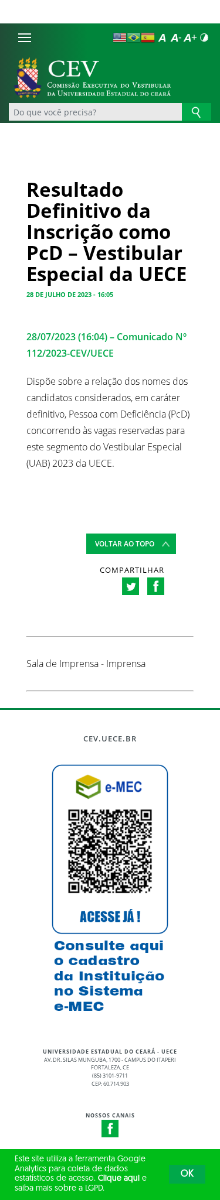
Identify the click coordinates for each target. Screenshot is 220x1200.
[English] (120, 37)
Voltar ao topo (124, 544)
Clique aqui (119, 1178)
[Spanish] (148, 37)
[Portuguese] (134, 37)
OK (187, 1174)
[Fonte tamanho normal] (162, 37)
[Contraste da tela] (204, 37)
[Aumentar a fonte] (190, 37)
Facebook (110, 1128)
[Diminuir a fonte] (176, 37)
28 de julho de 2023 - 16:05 (69, 294)
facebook (155, 586)
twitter (130, 586)
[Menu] (24, 37)
